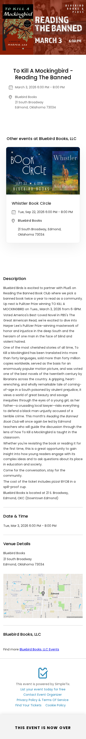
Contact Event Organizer (42, 694)
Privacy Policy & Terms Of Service (43, 700)
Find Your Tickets (28, 705)
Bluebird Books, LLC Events (39, 649)
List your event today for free (43, 689)
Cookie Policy (55, 705)
